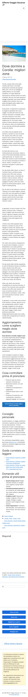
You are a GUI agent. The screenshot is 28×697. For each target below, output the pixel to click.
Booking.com (13, 442)
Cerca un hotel (14, 612)
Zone (18, 518)
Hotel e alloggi (8, 516)
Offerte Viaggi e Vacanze (13, 643)
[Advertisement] (14, 27)
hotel (10, 518)
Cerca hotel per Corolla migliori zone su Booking (14, 404)
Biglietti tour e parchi (14, 622)
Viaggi (15, 518)
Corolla (6, 518)
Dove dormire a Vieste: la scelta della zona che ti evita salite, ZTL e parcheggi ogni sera (15, 467)
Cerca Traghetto (14, 627)
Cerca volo (14, 617)
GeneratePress (15, 694)
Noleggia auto (14, 631)
